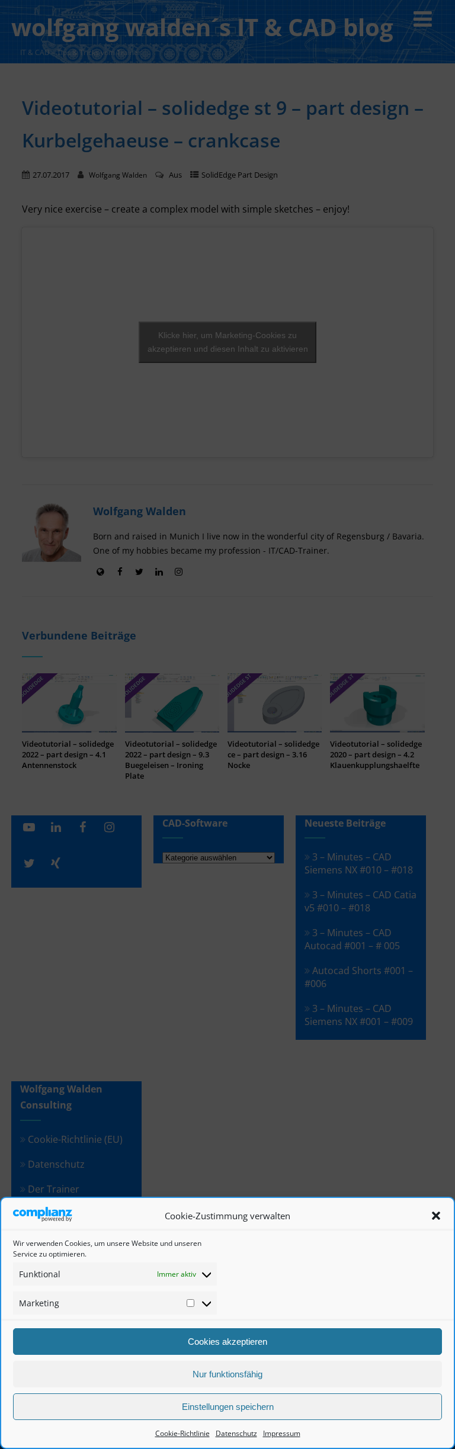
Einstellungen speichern (228, 1407)
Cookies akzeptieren (227, 1341)
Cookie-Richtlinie (182, 1433)
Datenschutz (236, 1433)
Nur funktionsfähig (227, 1374)
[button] (436, 1216)
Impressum (281, 1433)
